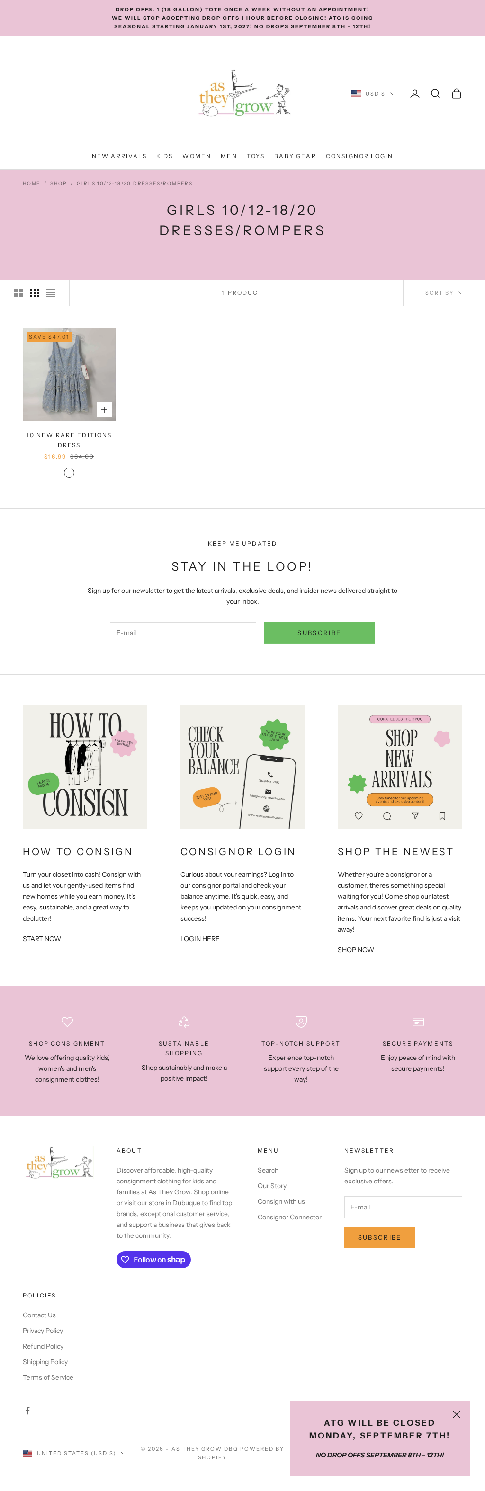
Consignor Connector (290, 1217)
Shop (58, 183)
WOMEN (196, 155)
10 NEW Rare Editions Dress (69, 440)
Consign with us (281, 1201)
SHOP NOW (356, 949)
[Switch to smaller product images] (34, 293)
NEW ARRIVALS (119, 155)
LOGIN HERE (200, 939)
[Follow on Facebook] (27, 1410)
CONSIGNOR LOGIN (359, 155)
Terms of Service (48, 1377)
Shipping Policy (45, 1362)
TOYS (256, 155)
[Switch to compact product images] (50, 293)
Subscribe (319, 632)
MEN (229, 155)
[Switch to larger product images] (18, 293)
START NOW (42, 939)
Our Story (272, 1186)
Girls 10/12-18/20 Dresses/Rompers (134, 183)
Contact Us (39, 1315)
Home (31, 183)
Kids (164, 155)
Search (268, 1170)
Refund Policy (43, 1346)
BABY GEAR (295, 155)
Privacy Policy (43, 1330)
